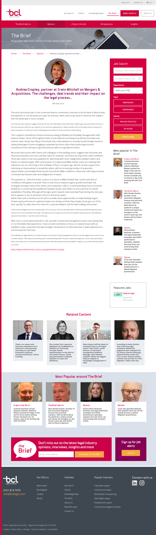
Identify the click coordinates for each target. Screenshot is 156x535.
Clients (81, 13)
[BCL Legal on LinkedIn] (134, 482)
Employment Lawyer (103, 502)
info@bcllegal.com (14, 494)
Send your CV (129, 13)
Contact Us (138, 2)
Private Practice (128, 121)
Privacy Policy (16, 529)
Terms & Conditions (38, 529)
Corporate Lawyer (102, 485)
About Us (125, 2)
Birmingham (42, 489)
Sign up (130, 453)
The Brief (112, 13)
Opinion (40, 53)
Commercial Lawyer (102, 489)
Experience (118, 85)
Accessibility (53, 529)
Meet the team (70, 507)
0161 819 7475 (12, 490)
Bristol (39, 498)
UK (150, 2)
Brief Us (147, 13)
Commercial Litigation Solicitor (107, 507)
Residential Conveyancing (105, 494)
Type (115, 97)
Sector (116, 116)
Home (14, 53)
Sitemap (26, 529)
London (40, 494)
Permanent (128, 109)
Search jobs (128, 137)
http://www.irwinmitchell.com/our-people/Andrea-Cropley (37, 249)
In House (128, 128)
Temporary (128, 102)
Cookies (6, 529)
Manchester (42, 485)
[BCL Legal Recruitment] (10, 480)
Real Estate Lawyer (102, 498)
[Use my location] (139, 78)
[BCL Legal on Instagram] (141, 482)
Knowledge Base (96, 13)
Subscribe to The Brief (89, 454)
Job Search (69, 13)
